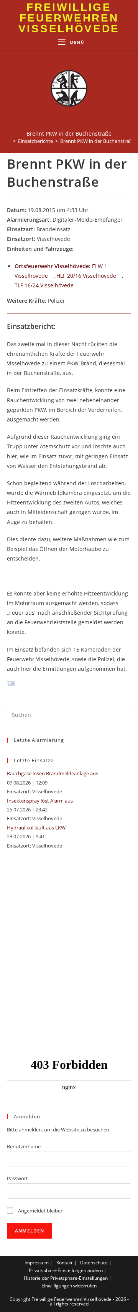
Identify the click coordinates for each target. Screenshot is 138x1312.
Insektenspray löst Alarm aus (40, 800)
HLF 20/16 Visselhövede (86, 275)
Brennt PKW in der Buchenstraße (97, 141)
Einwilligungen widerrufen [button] (69, 1285)
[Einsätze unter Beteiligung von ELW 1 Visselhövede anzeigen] (51, 276)
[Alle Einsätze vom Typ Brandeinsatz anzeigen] (74, 229)
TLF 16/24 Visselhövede (44, 285)
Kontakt (64, 1262)
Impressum (37, 1262)
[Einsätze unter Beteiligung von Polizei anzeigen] (68, 301)
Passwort (17, 1178)
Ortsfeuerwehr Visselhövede (52, 266)
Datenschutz (93, 1262)
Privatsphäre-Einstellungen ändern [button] (66, 1270)
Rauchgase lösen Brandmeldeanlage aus (52, 773)
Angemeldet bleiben (40, 1210)
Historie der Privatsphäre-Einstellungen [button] (66, 1278)
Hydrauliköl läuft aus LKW (36, 827)
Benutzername (24, 1146)
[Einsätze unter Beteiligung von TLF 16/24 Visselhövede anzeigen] (77, 286)
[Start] (9, 141)
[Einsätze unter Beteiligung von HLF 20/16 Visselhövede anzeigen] (120, 276)
